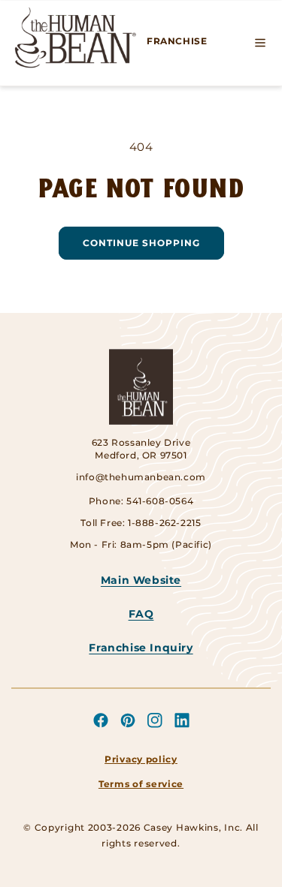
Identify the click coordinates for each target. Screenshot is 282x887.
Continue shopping (141, 242)
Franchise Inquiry (141, 647)
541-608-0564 (159, 501)
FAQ (141, 614)
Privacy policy (141, 759)
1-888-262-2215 (164, 522)
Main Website (141, 580)
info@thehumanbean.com (141, 477)
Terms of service (141, 783)
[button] (260, 42)
